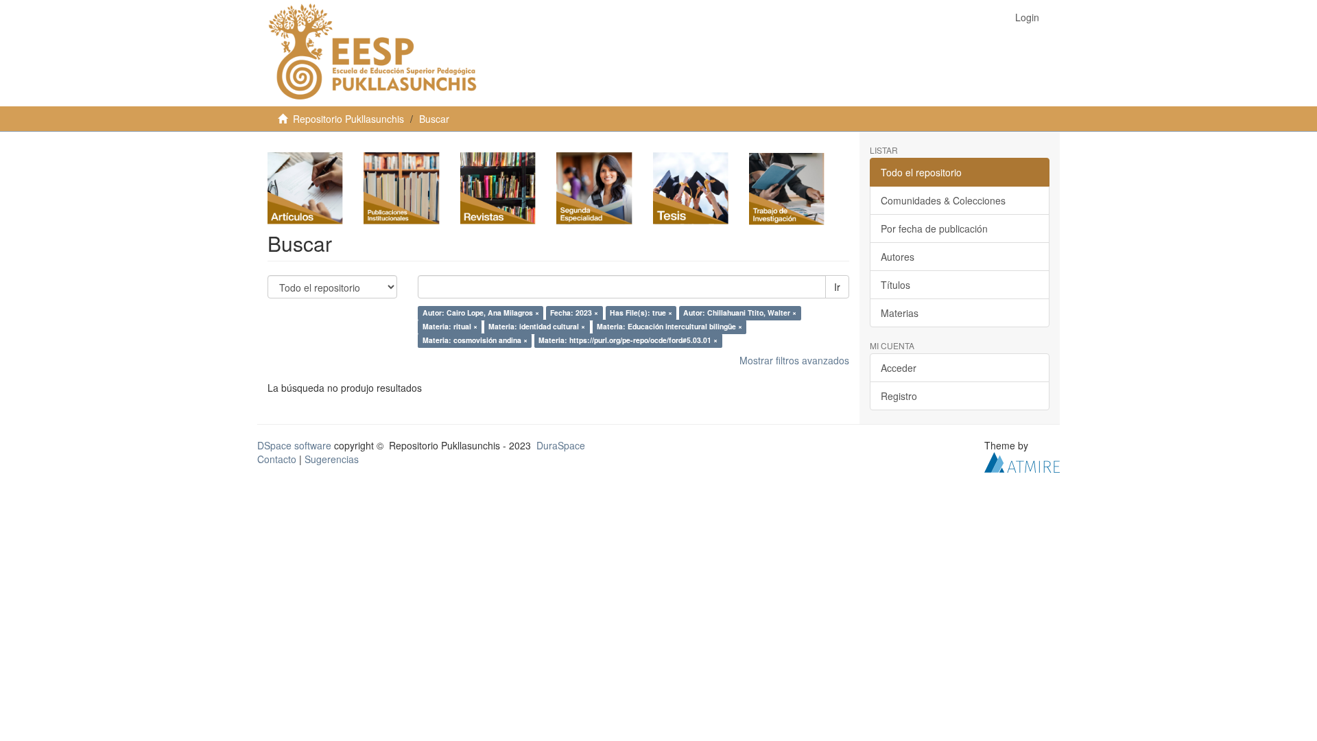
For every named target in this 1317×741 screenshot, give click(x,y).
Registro (899, 396)
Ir (837, 287)
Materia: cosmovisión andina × (475, 341)
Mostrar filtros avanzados (794, 360)
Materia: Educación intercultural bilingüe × (669, 327)
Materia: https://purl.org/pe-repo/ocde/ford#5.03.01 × (627, 341)
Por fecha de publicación (934, 228)
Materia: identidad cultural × (536, 327)
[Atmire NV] (1022, 461)
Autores (897, 256)
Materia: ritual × (450, 327)
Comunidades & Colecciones (943, 200)
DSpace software (294, 445)
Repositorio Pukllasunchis (348, 119)
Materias (899, 313)
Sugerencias (332, 459)
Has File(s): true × (641, 313)
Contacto (276, 459)
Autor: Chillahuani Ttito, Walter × (739, 313)
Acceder (898, 368)
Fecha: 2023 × (574, 313)
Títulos (895, 285)
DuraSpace (560, 445)
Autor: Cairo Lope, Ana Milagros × (481, 313)
